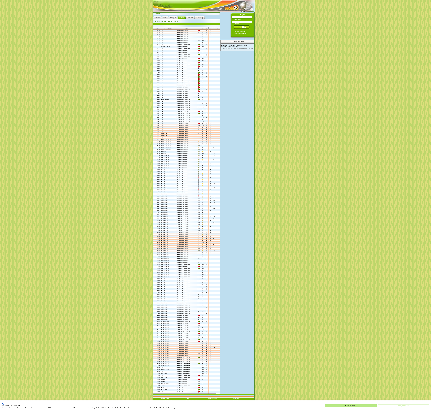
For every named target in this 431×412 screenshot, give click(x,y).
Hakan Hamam (165, 383)
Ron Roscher (165, 155)
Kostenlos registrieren (240, 33)
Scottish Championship (183, 44)
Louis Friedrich (165, 99)
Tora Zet (163, 385)
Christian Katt (165, 321)
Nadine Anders (165, 387)
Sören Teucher (165, 369)
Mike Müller (164, 133)
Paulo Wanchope (165, 139)
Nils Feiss (164, 373)
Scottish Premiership (182, 30)
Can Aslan (164, 377)
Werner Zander (165, 46)
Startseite (158, 14)
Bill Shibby (164, 151)
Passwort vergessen (240, 31)
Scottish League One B (183, 363)
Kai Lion (163, 379)
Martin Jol (164, 389)
